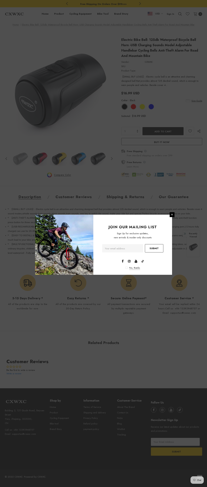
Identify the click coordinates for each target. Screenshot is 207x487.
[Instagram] (129, 261)
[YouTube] (136, 261)
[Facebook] (122, 261)
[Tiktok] (142, 261)
